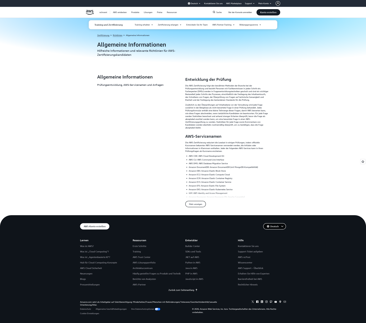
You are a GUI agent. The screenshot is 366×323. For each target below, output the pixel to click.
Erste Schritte (139, 246)
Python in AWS (192, 262)
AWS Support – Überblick (250, 268)
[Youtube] (275, 302)
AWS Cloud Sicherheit (91, 268)
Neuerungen (86, 273)
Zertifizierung (103, 35)
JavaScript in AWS (194, 279)
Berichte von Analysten (144, 279)
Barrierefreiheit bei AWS (250, 279)
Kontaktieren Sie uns (248, 246)
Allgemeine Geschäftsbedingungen (111, 309)
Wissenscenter (245, 262)
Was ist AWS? (87, 246)
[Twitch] (271, 302)
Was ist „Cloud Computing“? (94, 251)
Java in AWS (191, 268)
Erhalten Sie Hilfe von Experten (253, 273)
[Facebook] (257, 302)
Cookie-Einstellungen (89, 313)
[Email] (285, 302)
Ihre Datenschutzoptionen (142, 309)
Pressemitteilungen (90, 284)
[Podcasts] (280, 302)
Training (137, 251)
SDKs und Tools (193, 251)
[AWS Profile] (278, 3)
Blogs (83, 279)
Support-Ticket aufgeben (250, 251)
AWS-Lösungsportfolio (144, 262)
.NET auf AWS (192, 257)
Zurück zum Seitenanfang (181, 290)
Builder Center (192, 246)
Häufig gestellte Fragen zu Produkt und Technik (157, 273)
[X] (253, 302)
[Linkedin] (262, 302)
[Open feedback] (362, 161)
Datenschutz (85, 309)
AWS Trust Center (141, 257)
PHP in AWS (191, 273)
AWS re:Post (244, 257)
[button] (120, 12)
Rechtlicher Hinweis (248, 284)
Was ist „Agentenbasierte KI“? (95, 257)
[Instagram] (266, 302)
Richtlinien (117, 35)
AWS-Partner (139, 284)
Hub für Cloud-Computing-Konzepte (98, 262)
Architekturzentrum (143, 268)
